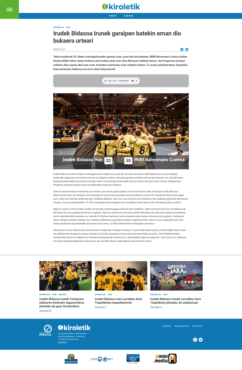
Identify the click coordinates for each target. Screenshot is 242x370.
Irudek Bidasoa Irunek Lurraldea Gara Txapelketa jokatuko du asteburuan (175, 300)
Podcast (113, 16)
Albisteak (128, 16)
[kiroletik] (121, 6)
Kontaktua (62, 342)
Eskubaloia (58, 27)
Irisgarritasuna (181, 326)
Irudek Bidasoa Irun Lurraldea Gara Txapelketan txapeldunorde (118, 300)
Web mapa (166, 326)
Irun (68, 27)
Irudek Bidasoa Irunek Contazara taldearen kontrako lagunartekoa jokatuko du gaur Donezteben (61, 302)
